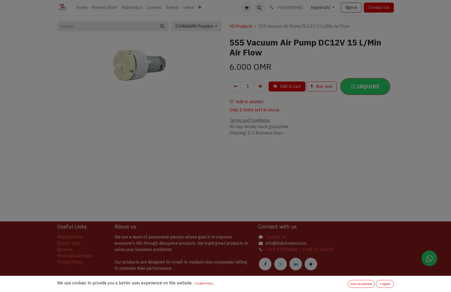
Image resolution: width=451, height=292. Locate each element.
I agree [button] (385, 284)
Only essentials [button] (361, 284)
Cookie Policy (204, 283)
